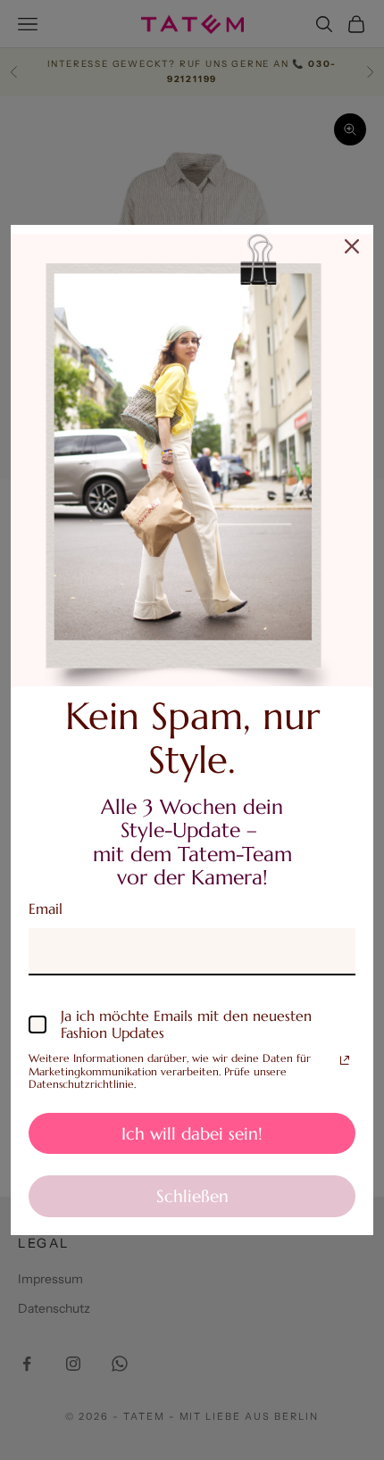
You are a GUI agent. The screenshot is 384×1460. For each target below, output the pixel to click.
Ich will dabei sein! (192, 1133)
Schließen (192, 1196)
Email (46, 908)
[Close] (351, 246)
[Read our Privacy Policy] (344, 1060)
